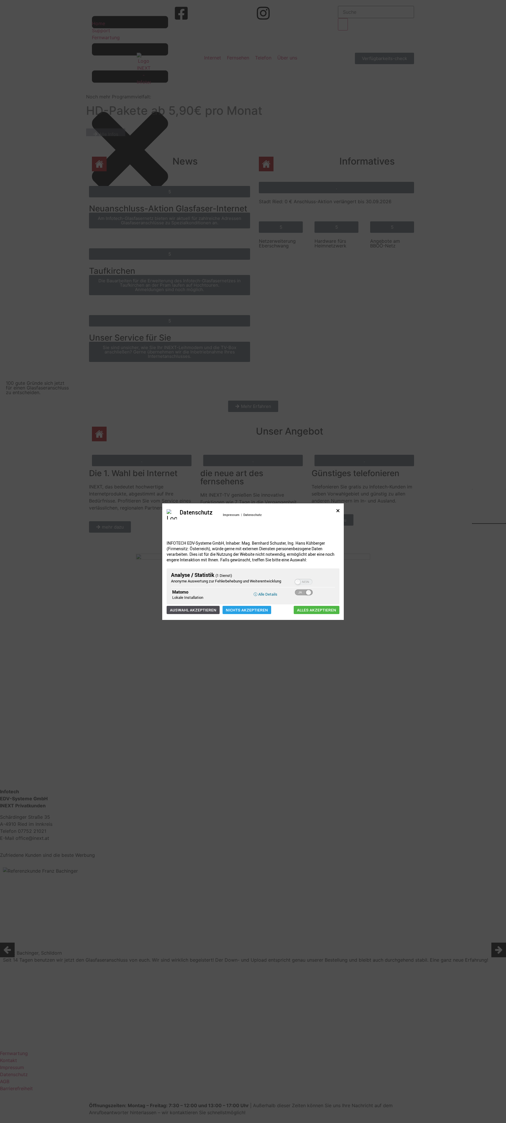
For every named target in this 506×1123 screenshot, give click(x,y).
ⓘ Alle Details (265, 594)
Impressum (231, 514)
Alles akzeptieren (316, 610)
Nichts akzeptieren (247, 610)
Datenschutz (252, 514)
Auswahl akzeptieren (193, 610)
